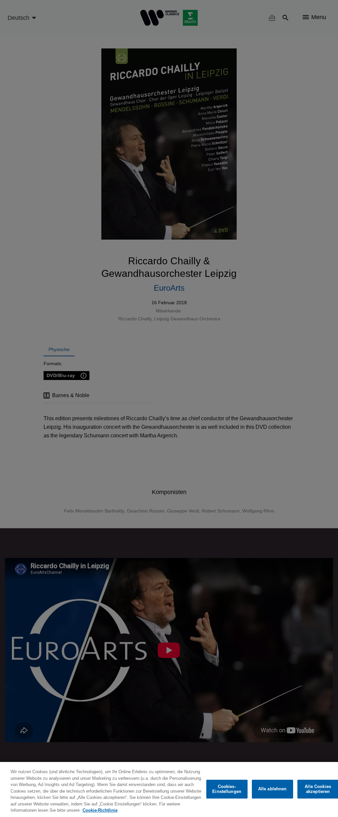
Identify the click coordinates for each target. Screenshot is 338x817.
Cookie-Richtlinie (100, 810)
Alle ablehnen (272, 788)
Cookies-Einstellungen (226, 789)
